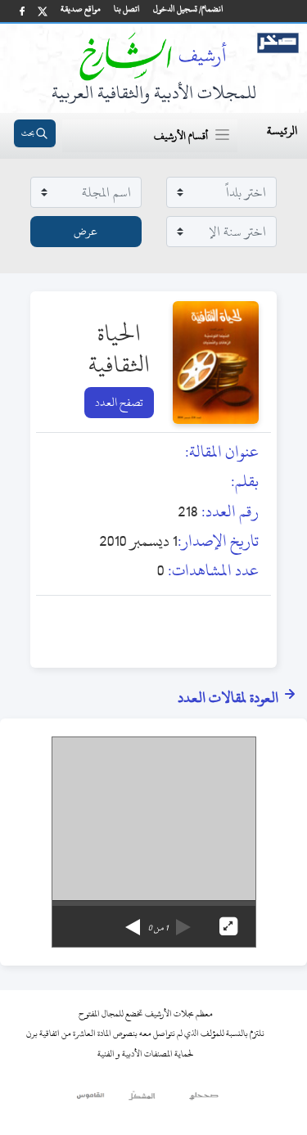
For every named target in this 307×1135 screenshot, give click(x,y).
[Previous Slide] (183, 921)
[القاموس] (91, 1100)
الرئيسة (282, 130)
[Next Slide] (132, 921)
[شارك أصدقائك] (22, 11)
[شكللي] (141, 1100)
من (158, 928)
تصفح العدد (119, 402)
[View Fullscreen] (228, 926)
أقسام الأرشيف (181, 136)
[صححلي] (204, 1100)
